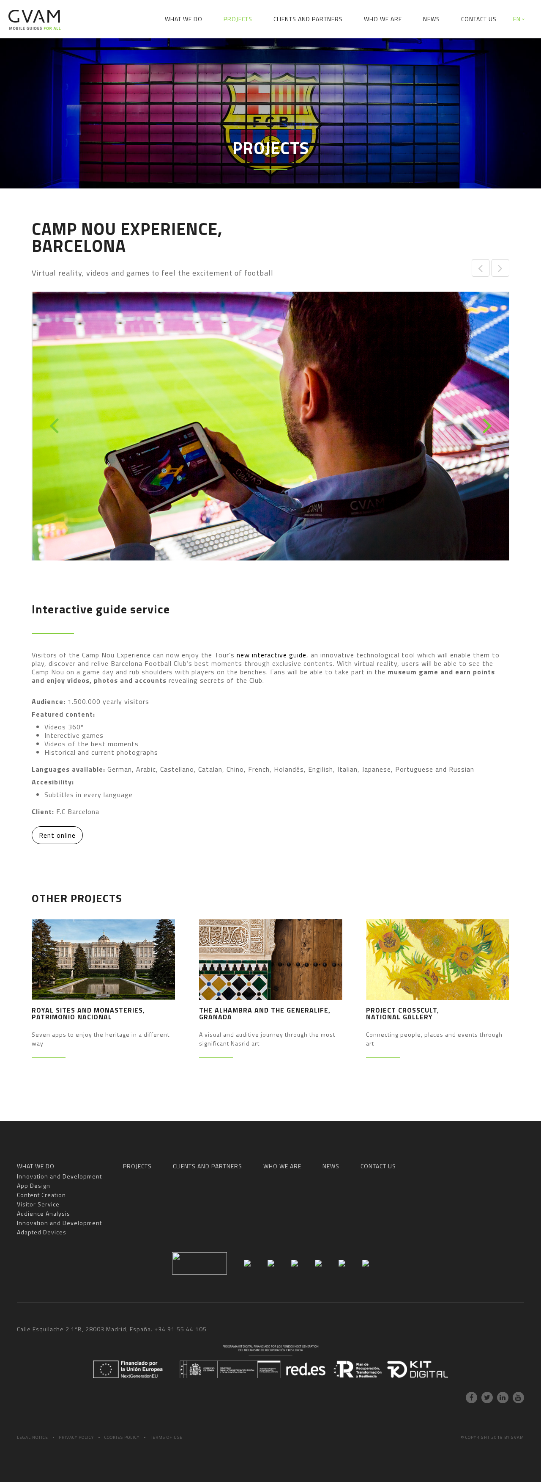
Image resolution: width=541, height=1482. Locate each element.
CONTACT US (479, 18)
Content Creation (196, 48)
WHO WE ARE (383, 18)
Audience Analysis (327, 48)
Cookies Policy (121, 1437)
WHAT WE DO (183, 18)
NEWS (431, 18)
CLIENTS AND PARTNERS (308, 18)
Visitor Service (260, 48)
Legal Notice (32, 1437)
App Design (136, 48)
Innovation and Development (58, 48)
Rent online (57, 835)
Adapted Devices (500, 48)
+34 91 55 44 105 (180, 1329)
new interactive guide (271, 655)
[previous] (55, 426)
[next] (485, 426)
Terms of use (166, 1437)
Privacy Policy (76, 1437)
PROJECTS (238, 18)
